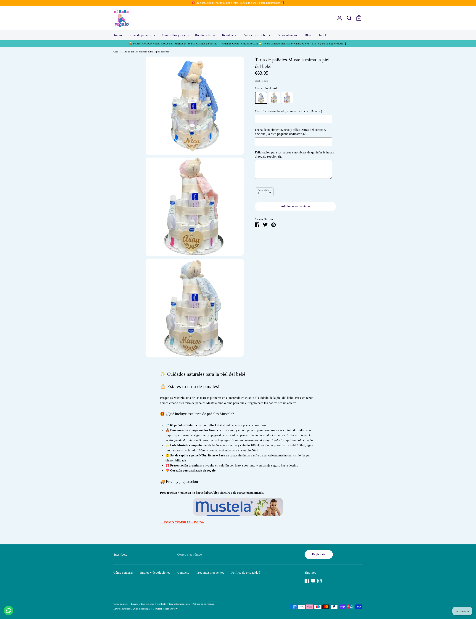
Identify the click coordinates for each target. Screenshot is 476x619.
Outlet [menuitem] (322, 35)
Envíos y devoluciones (155, 572)
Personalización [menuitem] (287, 35)
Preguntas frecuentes (210, 572)
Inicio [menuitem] (118, 35)
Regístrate (318, 554)
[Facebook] (307, 580)
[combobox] (264, 192)
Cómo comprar (123, 572)
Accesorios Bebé (255, 35)
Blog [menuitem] (308, 35)
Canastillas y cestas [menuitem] (175, 35)
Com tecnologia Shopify (165, 608)
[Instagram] (319, 580)
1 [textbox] (258, 193)
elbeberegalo (261, 81)
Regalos (228, 35)
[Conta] (339, 17)
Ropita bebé (203, 35)
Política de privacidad (245, 572)
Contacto (183, 572)
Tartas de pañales (140, 35)
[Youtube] (313, 580)
